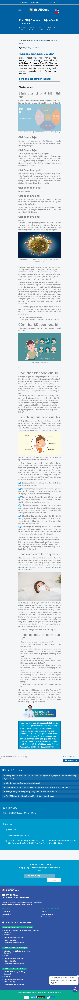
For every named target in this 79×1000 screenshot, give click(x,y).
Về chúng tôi (6, 911)
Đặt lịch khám (23, 2)
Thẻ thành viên (34, 2)
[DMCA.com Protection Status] (38, 997)
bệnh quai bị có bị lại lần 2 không (41, 544)
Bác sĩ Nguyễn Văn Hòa (39, 40)
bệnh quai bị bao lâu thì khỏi (42, 101)
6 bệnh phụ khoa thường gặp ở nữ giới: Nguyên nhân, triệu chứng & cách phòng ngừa (37, 787)
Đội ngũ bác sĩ (6, 914)
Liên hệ (43, 911)
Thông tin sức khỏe (47, 914)
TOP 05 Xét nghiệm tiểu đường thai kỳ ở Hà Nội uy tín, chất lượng (30, 796)
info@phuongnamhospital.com (19, 835)
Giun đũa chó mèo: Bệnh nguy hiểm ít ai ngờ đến (23, 783)
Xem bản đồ (7, 932)
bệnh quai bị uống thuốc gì (34, 663)
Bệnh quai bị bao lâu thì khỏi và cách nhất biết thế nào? (40, 319)
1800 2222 (57, 2)
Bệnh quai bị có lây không (28, 603)
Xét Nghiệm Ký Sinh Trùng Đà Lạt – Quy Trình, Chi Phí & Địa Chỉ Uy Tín (31, 792)
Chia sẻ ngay (72, 760)
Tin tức (4, 917)
